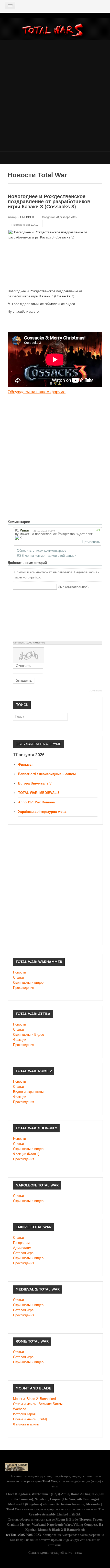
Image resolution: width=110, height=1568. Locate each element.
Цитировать (91, 542)
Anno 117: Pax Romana (36, 802)
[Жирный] (16, 596)
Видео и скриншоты (28, 1092)
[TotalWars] (54, 31)
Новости (19, 972)
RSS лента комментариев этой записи (46, 556)
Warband (19, 1409)
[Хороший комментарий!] (82, 530)
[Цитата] (22, 596)
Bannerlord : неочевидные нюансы (47, 774)
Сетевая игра (23, 1253)
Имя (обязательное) (73, 587)
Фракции (19, 1040)
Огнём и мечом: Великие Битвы (37, 1404)
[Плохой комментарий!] (87, 530)
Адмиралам (22, 1248)
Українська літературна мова (42, 812)
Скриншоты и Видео (28, 1034)
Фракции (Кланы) (26, 1154)
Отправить (24, 680)
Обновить (23, 666)
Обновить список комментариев (41, 550)
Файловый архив (26, 1424)
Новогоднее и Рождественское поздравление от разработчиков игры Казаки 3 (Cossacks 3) (49, 201)
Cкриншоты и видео (28, 1149)
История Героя (24, 1414)
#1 (17, 530)
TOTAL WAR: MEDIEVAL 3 (38, 793)
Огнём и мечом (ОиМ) (30, 1419)
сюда (78, 1552)
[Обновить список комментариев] (39, 522)
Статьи (18, 977)
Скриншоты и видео (28, 982)
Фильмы (25, 764)
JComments (95, 690)
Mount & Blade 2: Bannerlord (34, 1399)
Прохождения (23, 988)
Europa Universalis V (35, 783)
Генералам (21, 1243)
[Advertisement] (55, 95)
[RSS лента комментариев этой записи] (34, 522)
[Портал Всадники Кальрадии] (16, 1467)
